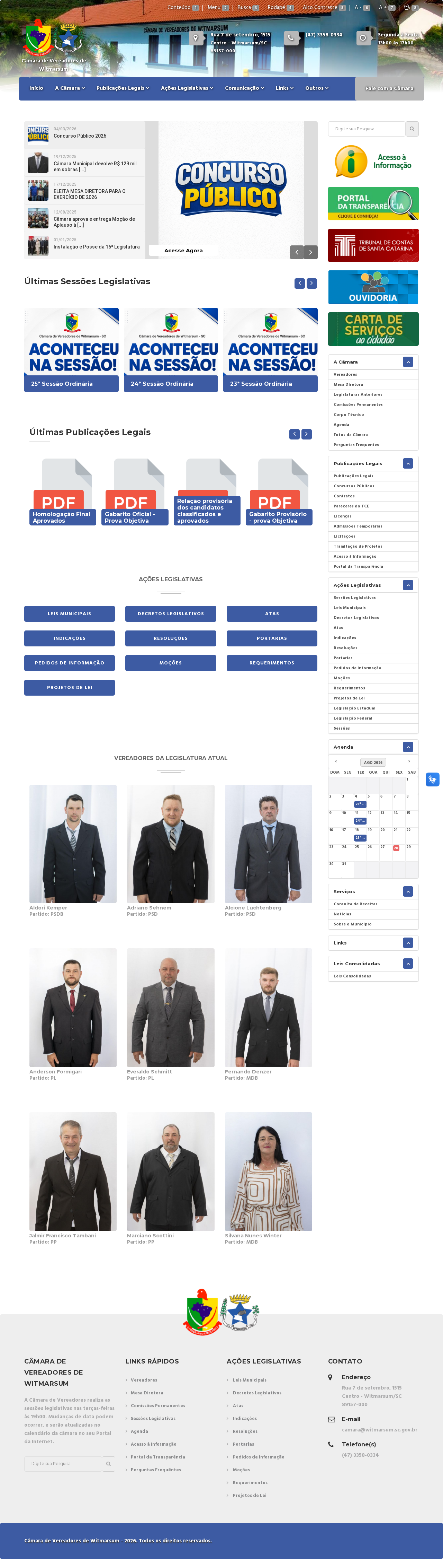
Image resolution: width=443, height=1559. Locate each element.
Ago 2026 (373, 763)
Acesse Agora (183, 250)
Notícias (342, 914)
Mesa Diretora (348, 384)
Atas (272, 614)
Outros (315, 88)
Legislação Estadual (355, 708)
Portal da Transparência (358, 566)
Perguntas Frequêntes (156, 1470)
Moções (171, 663)
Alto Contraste (323, 7)
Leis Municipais (69, 614)
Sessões (342, 728)
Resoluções (171, 639)
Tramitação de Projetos (358, 546)
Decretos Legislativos (171, 614)
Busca (247, 7)
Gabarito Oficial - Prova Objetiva (130, 517)
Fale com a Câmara (389, 88)
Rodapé (280, 7)
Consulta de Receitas (356, 904)
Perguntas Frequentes (356, 445)
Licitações (344, 536)
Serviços (344, 891)
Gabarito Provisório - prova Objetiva (278, 517)
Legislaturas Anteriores (358, 394)
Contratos (344, 496)
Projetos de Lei (69, 688)
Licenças (343, 516)
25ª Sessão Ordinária (62, 384)
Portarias (272, 639)
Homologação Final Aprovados (61, 517)
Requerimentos (272, 663)
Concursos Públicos (354, 486)
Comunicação (243, 88)
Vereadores (345, 374)
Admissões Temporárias (358, 526)
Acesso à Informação (355, 556)
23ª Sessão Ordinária (261, 384)
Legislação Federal (353, 718)
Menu (217, 7)
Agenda (341, 424)
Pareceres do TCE (351, 506)
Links (283, 88)
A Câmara (68, 88)
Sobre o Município (353, 924)
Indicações (70, 639)
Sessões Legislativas (355, 597)
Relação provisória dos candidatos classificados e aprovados (204, 511)
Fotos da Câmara (351, 435)
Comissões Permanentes (358, 404)
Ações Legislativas (185, 88)
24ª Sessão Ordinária (162, 384)
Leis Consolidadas (357, 963)
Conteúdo (182, 7)
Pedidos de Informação (70, 663)
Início (36, 88)
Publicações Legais (121, 88)
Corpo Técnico (349, 414)
